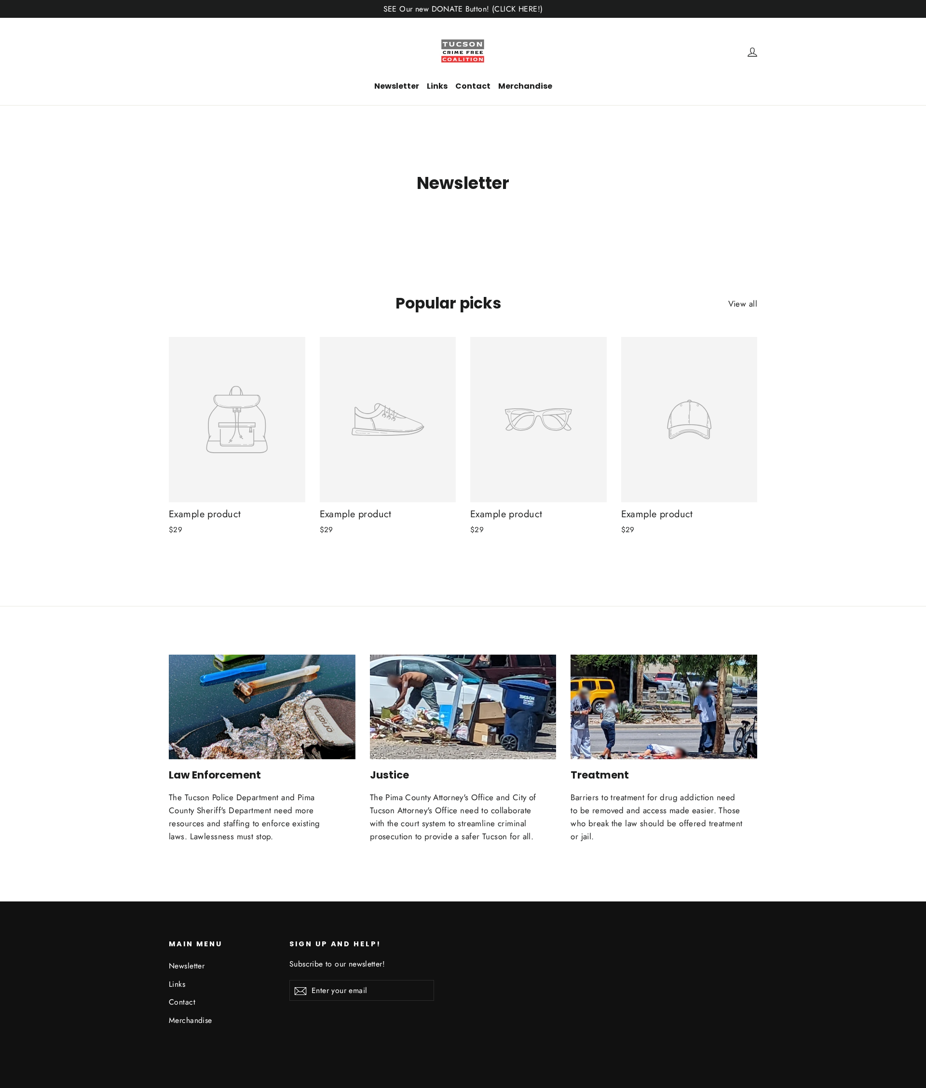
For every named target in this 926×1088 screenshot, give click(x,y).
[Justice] (463, 707)
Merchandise (525, 86)
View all (742, 303)
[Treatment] (664, 707)
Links (437, 86)
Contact (472, 86)
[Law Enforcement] (262, 707)
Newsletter (396, 86)
